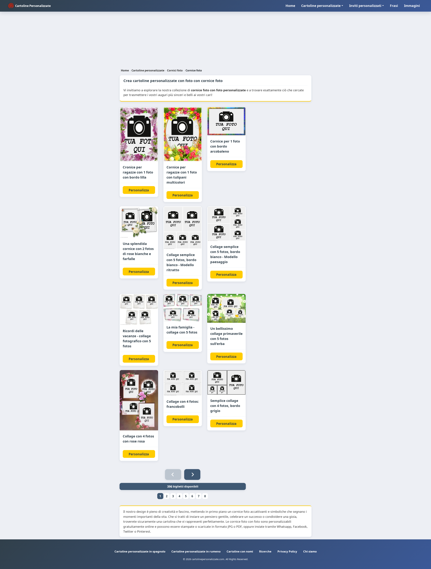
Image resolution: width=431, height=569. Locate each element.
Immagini (412, 5)
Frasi (394, 5)
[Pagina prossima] (192, 474)
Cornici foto (175, 70)
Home (290, 5)
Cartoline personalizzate (321, 5)
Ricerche (265, 551)
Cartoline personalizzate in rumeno (196, 551)
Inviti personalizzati (365, 5)
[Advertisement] (215, 41)
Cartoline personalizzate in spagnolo (139, 551)
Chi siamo (310, 551)
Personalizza (139, 190)
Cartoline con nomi (240, 551)
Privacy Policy (287, 551)
